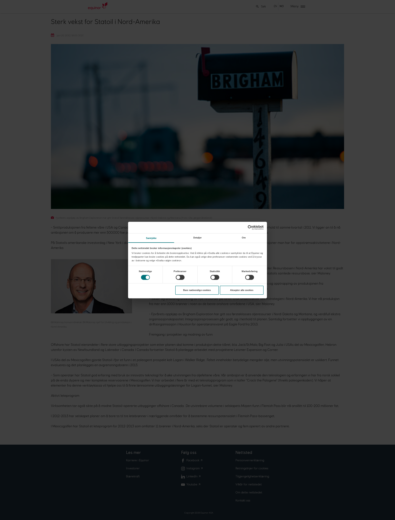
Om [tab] (244, 237)
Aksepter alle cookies (241, 290)
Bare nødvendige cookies (197, 290)
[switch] (180, 277)
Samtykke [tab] (151, 238)
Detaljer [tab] (197, 237)
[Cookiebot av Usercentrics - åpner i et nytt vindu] (250, 227)
